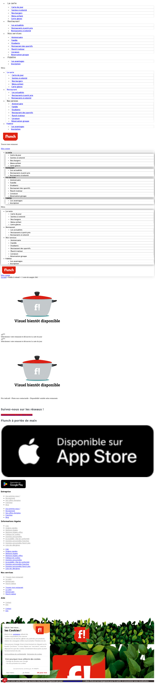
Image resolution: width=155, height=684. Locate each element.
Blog (7, 505)
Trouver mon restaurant (14, 577)
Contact (8, 602)
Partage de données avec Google (17, 661)
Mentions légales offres (14, 532)
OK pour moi (42, 673)
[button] (77, 68)
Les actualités (17, 25)
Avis (6, 604)
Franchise (8, 502)
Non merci (10, 673)
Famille (14, 40)
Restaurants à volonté (21, 98)
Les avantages (17, 61)
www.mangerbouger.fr (72, 681)
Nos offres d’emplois (13, 500)
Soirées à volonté (19, 10)
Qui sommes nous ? (12, 496)
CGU (7, 526)
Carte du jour (17, 7)
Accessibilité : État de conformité (17, 539)
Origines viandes (11, 528)
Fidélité (11, 57)
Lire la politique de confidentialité (15, 654)
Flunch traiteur (10, 583)
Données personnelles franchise (17, 541)
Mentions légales (11, 530)
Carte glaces (16, 86)
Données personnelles (13, 536)
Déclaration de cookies (34, 654)
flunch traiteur (18, 49)
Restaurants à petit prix (22, 28)
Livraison (15, 52)
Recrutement (10, 498)
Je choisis (26, 673)
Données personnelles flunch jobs (17, 543)
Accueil (3, 277)
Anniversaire (17, 37)
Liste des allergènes (12, 545)
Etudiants (15, 43)
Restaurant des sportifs (22, 46)
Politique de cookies (12, 534)
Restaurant (13, 21)
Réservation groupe (20, 54)
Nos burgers (16, 13)
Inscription (16, 64)
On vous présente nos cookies (16, 663)
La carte (10, 72)
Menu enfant (17, 16)
